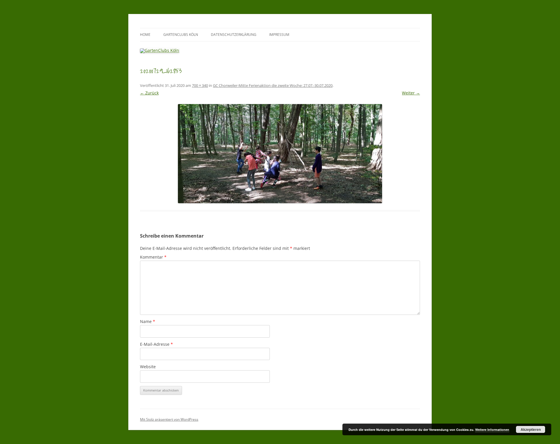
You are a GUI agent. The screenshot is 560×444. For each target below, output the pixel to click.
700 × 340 (200, 85)
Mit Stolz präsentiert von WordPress (169, 419)
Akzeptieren (531, 429)
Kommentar (153, 257)
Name (147, 321)
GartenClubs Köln (180, 34)
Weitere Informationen (492, 429)
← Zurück (149, 93)
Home (145, 34)
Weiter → (411, 93)
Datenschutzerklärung (233, 34)
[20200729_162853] (280, 153)
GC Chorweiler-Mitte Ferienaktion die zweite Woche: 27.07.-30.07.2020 (272, 85)
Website (148, 366)
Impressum (279, 34)
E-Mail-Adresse (156, 344)
